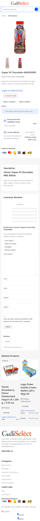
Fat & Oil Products (8, 483)
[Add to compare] (4, 382)
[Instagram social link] (6, 455)
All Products (12, 16)
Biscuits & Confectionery (10, 472)
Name (6, 297)
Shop (3, 491)
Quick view (9, 382)
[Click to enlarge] (5, 52)
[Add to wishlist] (15, 382)
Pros (5, 279)
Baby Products (6, 465)
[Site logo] (20, 3)
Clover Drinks (6, 476)
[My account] (37, 3)
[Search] (36, 9)
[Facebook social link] (7, 106)
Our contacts (6, 494)
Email (6, 307)
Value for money (11, 244)
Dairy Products (6, 479)
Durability (8, 247)
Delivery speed (10, 250)
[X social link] (10, 106)
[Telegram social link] (17, 106)
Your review (8, 254)
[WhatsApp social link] (10, 455)
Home (4, 16)
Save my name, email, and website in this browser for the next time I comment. (18, 320)
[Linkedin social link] (14, 106)
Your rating (9, 241)
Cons (5, 288)
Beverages (5, 469)
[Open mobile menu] (2, 3)
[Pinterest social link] (12, 106)
